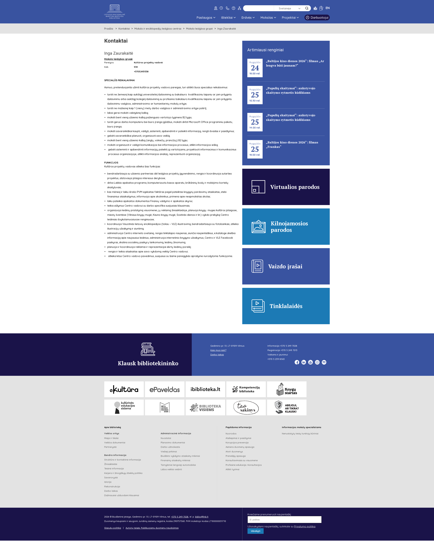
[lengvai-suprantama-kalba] (315, 8)
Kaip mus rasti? (218, 350)
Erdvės (246, 17)
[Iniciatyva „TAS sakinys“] (246, 407)
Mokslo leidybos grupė (199, 28)
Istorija (107, 482)
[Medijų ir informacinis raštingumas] (287, 407)
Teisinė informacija (114, 468)
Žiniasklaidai (110, 464)
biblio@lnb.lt (201, 516)
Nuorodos (231, 433)
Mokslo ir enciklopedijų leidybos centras (157, 28)
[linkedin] (303, 362)
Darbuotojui (319, 17)
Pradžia (108, 28)
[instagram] (317, 362)
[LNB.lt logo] (114, 12)
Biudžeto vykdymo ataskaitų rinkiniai (180, 456)
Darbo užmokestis (170, 447)
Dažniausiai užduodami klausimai (121, 495)
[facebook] (297, 362)
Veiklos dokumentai (114, 442)
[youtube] (310, 362)
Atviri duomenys (234, 451)
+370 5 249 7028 (288, 345)
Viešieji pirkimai (169, 451)
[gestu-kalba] (321, 8)
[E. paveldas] (164, 389)
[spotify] (324, 362)
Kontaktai (124, 28)
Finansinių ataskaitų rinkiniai (175, 460)
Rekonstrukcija (112, 486)
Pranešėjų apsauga (236, 456)
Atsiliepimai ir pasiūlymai (238, 438)
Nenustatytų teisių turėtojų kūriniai (300, 433)
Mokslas (266, 17)
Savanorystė (111, 477)
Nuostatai (166, 438)
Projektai (289, 17)
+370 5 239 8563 (276, 359)
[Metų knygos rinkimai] (164, 407)
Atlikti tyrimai (232, 469)
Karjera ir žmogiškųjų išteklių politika (123, 473)
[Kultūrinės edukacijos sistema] (124, 407)
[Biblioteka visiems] (205, 407)
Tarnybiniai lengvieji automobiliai (178, 465)
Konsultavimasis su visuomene (242, 460)
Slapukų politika (112, 528)
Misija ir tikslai (111, 438)
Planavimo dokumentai (173, 442)
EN (328, 8)
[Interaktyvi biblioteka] (205, 389)
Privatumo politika (304, 526)
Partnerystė (110, 447)
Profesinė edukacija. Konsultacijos (244, 465)
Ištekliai (227, 17)
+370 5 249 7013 (289, 350)
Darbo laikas (111, 491)
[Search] (307, 8)
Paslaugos (204, 17)
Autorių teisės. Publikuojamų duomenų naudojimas (152, 528)
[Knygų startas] (287, 389)
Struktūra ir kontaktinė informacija (122, 459)
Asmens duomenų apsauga (240, 447)
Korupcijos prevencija (237, 442)
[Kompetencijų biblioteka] (246, 389)
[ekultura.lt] (124, 389)
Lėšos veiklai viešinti (171, 469)
